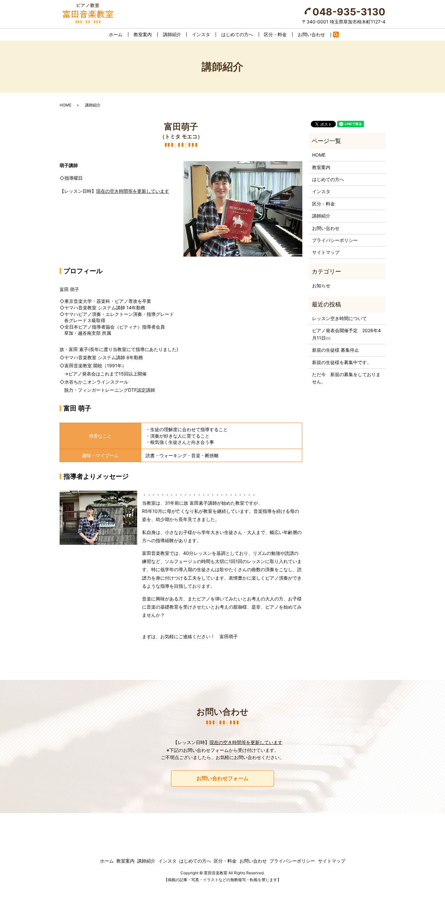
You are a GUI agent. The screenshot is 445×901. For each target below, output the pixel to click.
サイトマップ (325, 252)
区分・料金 (275, 34)
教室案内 (143, 34)
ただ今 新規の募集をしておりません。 (346, 378)
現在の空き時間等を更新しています (132, 191)
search (339, 35)
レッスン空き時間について (339, 318)
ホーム (115, 34)
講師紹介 (172, 34)
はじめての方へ (237, 34)
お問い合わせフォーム (222, 778)
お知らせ (321, 285)
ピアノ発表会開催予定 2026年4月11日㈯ (346, 334)
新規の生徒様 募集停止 (335, 350)
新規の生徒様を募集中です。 (341, 362)
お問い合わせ (311, 34)
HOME (65, 105)
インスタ (201, 34)
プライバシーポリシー (335, 240)
